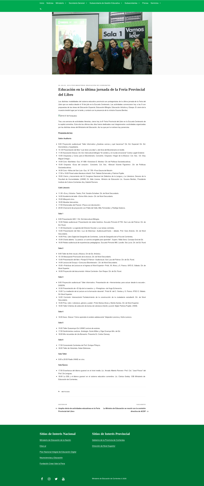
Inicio (42, 3)
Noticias (50, 3)
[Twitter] (56, 478)
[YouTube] (63, 478)
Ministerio (60, 3)
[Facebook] (42, 478)
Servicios (154, 3)
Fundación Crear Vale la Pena (52, 463)
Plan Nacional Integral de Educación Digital (58, 451)
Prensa (145, 3)
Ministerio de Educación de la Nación (55, 440)
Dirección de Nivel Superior (103, 446)
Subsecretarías (131, 3)
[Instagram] (49, 478)
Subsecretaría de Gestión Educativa (105, 3)
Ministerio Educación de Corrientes (93, 85)
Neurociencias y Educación (51, 457)
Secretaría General (77, 3)
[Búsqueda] (40, 9)
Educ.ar (43, 446)
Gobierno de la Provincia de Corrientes (108, 440)
